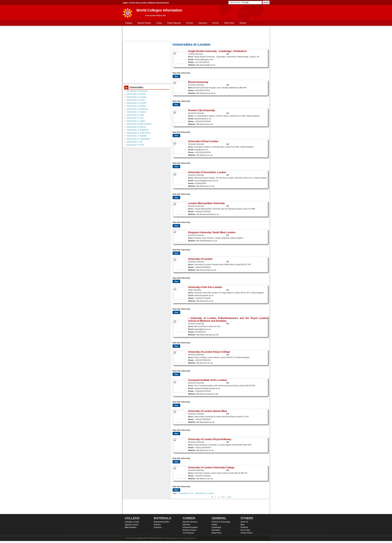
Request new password (158, 3)
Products (244, 527)
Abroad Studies (143, 23)
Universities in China (135, 100)
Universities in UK (134, 142)
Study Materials (173, 23)
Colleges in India (132, 522)
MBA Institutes (130, 527)
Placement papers (190, 527)
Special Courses (132, 525)
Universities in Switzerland (138, 139)
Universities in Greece (136, 112)
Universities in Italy (134, 118)
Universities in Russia (136, 127)
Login (125, 3)
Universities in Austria (136, 94)
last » (230, 497)
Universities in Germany (137, 109)
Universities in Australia (136, 91)
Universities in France (136, 106)
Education (201, 23)
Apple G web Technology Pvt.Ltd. (185, 538)
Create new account (138, 3)
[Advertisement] (196, 33)
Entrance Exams (189, 530)
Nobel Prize (216, 533)
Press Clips (245, 530)
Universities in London (204, 493)
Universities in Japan (135, 121)
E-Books (157, 525)
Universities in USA (135, 145)
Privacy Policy (246, 533)
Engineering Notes (161, 522)
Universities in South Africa (138, 133)
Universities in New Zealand (138, 124)
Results (242, 23)
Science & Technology (221, 522)
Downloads (216, 527)
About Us (244, 522)
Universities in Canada (136, 97)
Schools (188, 23)
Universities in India (135, 115)
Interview (186, 525)
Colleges (127, 23)
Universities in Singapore (137, 130)
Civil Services (188, 533)
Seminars (158, 527)
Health (214, 525)
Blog (242, 525)
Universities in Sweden (136, 136)
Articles (215, 23)
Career (158, 23)
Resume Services (190, 522)
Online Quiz (229, 23)
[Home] (128, 12)
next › (223, 497)
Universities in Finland (136, 103)
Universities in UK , (186, 493)
